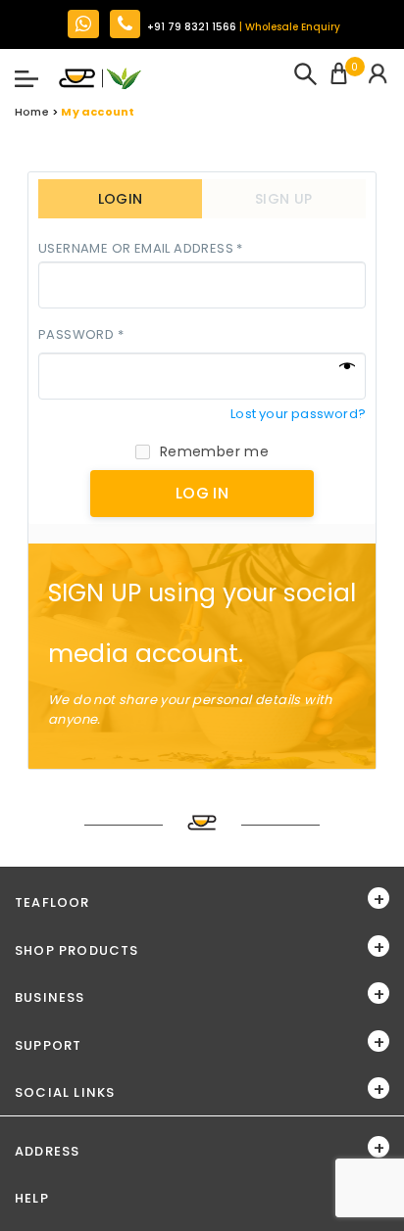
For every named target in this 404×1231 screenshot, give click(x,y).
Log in (202, 493)
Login (120, 199)
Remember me (214, 451)
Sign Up (284, 199)
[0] (338, 75)
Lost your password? (298, 413)
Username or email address (140, 249)
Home (32, 111)
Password (81, 335)
